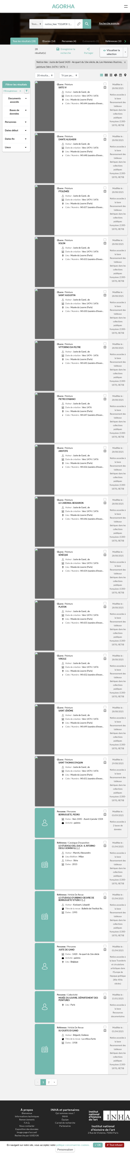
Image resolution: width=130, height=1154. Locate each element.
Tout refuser (116, 1145)
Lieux (8, 147)
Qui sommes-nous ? (65, 1113)
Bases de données (14, 112)
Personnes (10, 121)
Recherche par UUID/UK (27, 1135)
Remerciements (27, 1119)
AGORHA (63, 6)
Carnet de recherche (65, 1123)
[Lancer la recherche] (87, 24)
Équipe (65, 1119)
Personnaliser (65, 1149)
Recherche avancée (109, 23)
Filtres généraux (10, 91)
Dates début (11, 130)
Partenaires (65, 1126)
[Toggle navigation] (126, 6)
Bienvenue (27, 1113)
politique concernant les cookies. (73, 1145)
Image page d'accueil (27, 1132)
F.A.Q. (27, 1123)
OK (99, 1145)
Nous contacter (27, 1126)
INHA (65, 1116)
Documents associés (14, 100)
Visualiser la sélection (113, 52)
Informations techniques (27, 1116)
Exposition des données (26, 1129)
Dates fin (10, 138)
